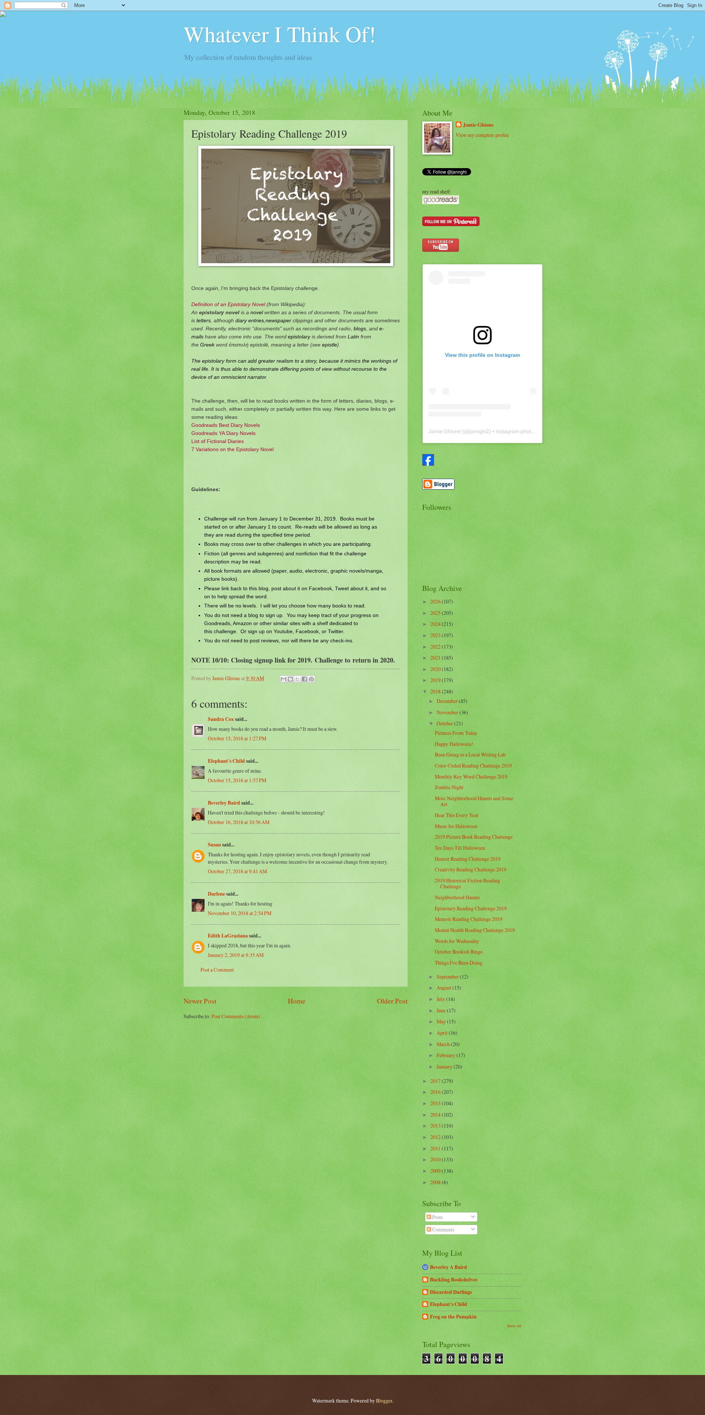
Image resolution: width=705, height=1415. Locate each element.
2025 (436, 612)
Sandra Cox (221, 719)
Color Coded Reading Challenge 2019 (473, 765)
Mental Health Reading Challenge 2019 (475, 929)
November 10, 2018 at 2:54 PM (239, 913)
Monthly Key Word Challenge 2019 (471, 776)
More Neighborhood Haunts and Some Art (474, 801)
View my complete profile (482, 134)
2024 (436, 623)
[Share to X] (297, 679)
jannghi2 (479, 431)
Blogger (384, 1400)
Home (297, 1000)
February (446, 1055)
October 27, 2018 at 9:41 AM (237, 871)
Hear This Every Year (456, 815)
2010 (436, 1159)
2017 (436, 1080)
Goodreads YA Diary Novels (223, 433)
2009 (436, 1170)
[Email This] (283, 679)
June (442, 1010)
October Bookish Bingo (459, 951)
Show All (514, 1325)
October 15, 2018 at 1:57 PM (237, 780)
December (448, 700)
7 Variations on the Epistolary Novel (232, 449)
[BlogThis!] (290, 679)
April (443, 1032)
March (444, 1044)
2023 (436, 635)
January (445, 1066)
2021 (436, 657)
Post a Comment (217, 969)
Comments (442, 1229)
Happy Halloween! (454, 743)
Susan (214, 844)
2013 (436, 1125)
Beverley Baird (224, 802)
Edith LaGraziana (228, 935)
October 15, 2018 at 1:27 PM (237, 738)
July (441, 998)
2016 (436, 1091)
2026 (436, 601)
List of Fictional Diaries (217, 441)
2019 (436, 679)
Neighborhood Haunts (457, 897)
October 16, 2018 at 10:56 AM (239, 822)
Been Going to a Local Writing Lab (470, 754)
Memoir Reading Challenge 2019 (468, 918)
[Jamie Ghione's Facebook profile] (428, 463)
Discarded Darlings (451, 1292)
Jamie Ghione (478, 124)
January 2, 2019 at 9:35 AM (236, 954)
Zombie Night (449, 787)
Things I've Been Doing (458, 962)
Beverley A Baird (448, 1267)
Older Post (392, 1000)
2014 (436, 1114)
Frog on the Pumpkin (453, 1316)
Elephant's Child (226, 761)
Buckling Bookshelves (453, 1279)
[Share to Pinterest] (311, 679)
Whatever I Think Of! (280, 33)
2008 (436, 1182)
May (442, 1021)
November (448, 712)
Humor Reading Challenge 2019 (467, 858)
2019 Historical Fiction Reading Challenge (467, 883)
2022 (436, 646)
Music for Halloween (456, 826)
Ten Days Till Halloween (460, 847)
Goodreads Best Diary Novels (225, 425)
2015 (436, 1103)
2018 (436, 691)
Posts (437, 1216)
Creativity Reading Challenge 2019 (470, 869)
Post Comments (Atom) (236, 1016)
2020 (436, 668)
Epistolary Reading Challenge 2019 (471, 908)
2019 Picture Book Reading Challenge (474, 836)
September (448, 976)
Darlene (216, 893)
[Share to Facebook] (304, 679)
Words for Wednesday (457, 940)
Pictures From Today (456, 732)
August (444, 987)
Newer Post (200, 1000)
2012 (436, 1136)
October (445, 723)
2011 (436, 1148)
